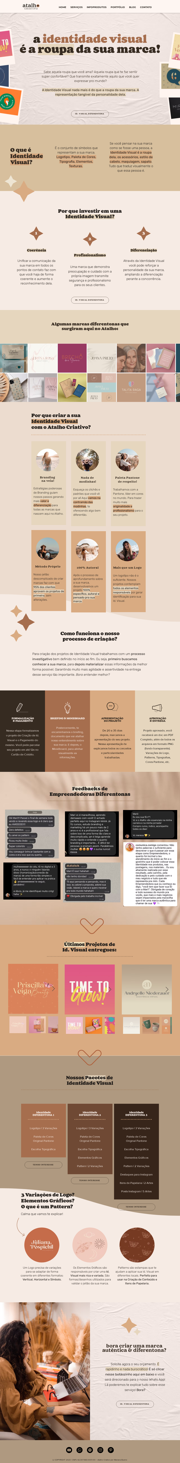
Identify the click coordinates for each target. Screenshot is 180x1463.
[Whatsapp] (79, 1450)
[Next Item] (175, 373)
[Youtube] (69, 1450)
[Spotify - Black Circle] (90, 1450)
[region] (41, 1245)
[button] (76, 7)
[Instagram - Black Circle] (100, 1450)
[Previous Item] (4, 373)
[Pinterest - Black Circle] (111, 1450)
